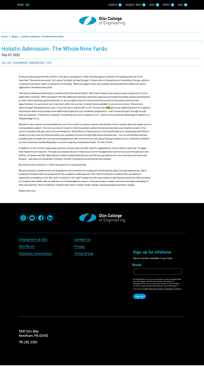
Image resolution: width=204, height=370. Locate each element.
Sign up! (139, 296)
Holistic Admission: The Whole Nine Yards (43, 36)
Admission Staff (37, 62)
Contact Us (82, 239)
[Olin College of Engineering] (102, 20)
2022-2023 (7, 62)
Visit (152, 4)
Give (180, 4)
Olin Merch (26, 246)
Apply (166, 4)
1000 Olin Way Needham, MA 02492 (33, 333)
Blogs (14, 36)
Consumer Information (35, 253)
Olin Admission (20, 62)
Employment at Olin (33, 239)
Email (137, 265)
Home (5, 36)
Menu (20, 4)
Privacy (79, 246)
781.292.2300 (28, 342)
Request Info (133, 4)
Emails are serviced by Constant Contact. (162, 288)
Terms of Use (83, 253)
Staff (49, 62)
